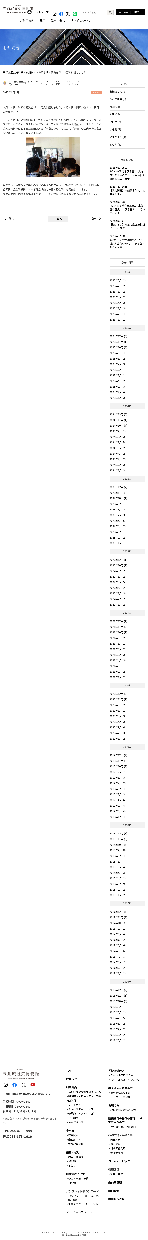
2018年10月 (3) (118, 844)
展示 (42, 20)
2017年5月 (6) (118, 951)
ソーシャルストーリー (80, 1212)
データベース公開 (120, 1097)
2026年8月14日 (127, 190)
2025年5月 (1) (118, 375)
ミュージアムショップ (80, 1109)
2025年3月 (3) (118, 386)
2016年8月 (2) (118, 1012)
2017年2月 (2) (118, 967)
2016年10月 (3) (118, 1001)
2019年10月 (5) (118, 766)
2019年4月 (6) (118, 800)
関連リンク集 (116, 1199)
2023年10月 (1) (118, 498)
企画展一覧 (74, 1139)
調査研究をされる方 (120, 1088)
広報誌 (113, 129)
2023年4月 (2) (118, 526)
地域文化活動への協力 (123, 1110)
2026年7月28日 (127, 207)
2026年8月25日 (127, 173)
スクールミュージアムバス (125, 1079)
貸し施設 (115, 1144)
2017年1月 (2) (118, 973)
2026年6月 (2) (118, 291)
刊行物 (72, 1183)
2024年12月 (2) (118, 414)
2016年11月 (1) (118, 995)
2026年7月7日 (127, 224)
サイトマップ (41, 12)
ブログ (113, 122)
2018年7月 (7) (118, 861)
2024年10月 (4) (118, 425)
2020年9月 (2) (118, 705)
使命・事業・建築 (78, 1178)
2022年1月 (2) (118, 604)
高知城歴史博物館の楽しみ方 (84, 1092)
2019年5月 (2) (118, 794)
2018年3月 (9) (118, 884)
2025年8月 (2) (118, 358)
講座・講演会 (75, 1157)
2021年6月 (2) (118, 649)
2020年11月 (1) (118, 699)
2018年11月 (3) (118, 839)
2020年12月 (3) (118, 694)
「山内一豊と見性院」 (53, 189)
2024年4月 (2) (118, 453)
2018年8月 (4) (118, 856)
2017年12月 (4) (118, 911)
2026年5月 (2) (118, 297)
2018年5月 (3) (118, 872)
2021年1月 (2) (118, 677)
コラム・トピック (119, 1161)
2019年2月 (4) (118, 811)
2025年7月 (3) (118, 364)
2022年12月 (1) (118, 559)
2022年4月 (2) (118, 587)
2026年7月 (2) (118, 286)
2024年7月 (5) (118, 442)
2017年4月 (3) (118, 956)
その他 (113, 144)
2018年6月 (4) (118, 867)
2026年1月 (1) (118, 319)
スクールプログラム (121, 1075)
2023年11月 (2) (118, 492)
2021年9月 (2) (118, 638)
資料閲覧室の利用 (120, 1092)
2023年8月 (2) (118, 509)
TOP (69, 1070)
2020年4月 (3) (118, 722)
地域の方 (113, 1105)
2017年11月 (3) (118, 917)
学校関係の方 (116, 1070)
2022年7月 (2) (118, 576)
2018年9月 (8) (118, 850)
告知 (112, 106)
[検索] (110, 12)
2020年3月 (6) (118, 727)
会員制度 (73, 1118)
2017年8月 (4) (118, 934)
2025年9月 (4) (118, 353)
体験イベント (35, 194)
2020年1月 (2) (118, 738)
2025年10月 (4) (118, 347)
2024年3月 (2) (118, 459)
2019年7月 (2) (118, 783)
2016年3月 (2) (118, 1035)
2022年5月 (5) (118, 582)
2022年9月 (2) (118, 571)
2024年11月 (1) (118, 420)
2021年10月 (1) (118, 632)
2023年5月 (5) (118, 520)
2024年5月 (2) (118, 448)
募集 (112, 114)
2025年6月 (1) (118, 370)
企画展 (70, 1130)
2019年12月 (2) (118, 755)
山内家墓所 (115, 1182)
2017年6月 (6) (118, 945)
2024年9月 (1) (118, 431)
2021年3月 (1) (118, 666)
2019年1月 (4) (118, 817)
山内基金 (113, 1191)
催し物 (72, 1161)
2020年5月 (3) (118, 716)
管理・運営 (116, 1174)
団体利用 (73, 1100)
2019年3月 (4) (118, 805)
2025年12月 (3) (118, 336)
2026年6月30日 (127, 241)
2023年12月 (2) (118, 487)
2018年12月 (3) (118, 833)
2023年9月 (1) (118, 504)
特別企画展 (116, 99)
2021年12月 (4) (118, 621)
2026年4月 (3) (118, 302)
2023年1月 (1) (118, 543)
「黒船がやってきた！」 (75, 185)
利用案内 (71, 1087)
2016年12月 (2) (118, 990)
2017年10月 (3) (118, 923)
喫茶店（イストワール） (82, 1113)
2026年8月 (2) (118, 280)
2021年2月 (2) (118, 671)
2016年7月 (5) (118, 1018)
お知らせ (115, 91)
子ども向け (74, 1165)
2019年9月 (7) (118, 772)
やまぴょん (116, 137)
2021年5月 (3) (118, 655)
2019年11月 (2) (118, 761)
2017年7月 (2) (118, 939)
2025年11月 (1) (118, 342)
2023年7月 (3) (118, 515)
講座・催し (58, 20)
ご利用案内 (27, 20)
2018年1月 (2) (118, 895)
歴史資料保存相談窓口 (123, 1127)
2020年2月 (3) (118, 733)
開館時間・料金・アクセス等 (84, 1096)
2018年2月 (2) (118, 889)
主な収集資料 (75, 1144)
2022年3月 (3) (118, 593)
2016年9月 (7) (118, 1007)
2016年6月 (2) (118, 1023)
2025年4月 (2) (118, 381)
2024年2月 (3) (118, 465)
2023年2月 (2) (118, 537)
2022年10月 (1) (118, 565)
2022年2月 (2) (118, 599)
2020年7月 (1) (118, 710)
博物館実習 (116, 1153)
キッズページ (75, 1122)
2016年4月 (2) (118, 1029)
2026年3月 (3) (118, 308)
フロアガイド (75, 1105)
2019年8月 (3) (118, 777)
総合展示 (73, 1135)
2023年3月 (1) (118, 532)
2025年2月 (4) (118, 392)
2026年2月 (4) (118, 314)
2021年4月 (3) (118, 660)
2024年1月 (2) (118, 470)
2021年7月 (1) (118, 643)
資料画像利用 (118, 1148)
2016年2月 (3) (118, 1040)
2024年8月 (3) (118, 437)
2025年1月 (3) (118, 398)
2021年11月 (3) (118, 626)
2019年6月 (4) (118, 789)
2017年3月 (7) (118, 962)
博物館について (81, 20)
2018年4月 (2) (118, 878)
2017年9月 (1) (118, 928)
